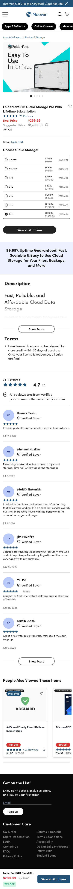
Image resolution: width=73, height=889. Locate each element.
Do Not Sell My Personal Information (52, 848)
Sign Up (13, 811)
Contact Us (10, 846)
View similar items (29, 230)
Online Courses (43, 26)
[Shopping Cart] (67, 14)
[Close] (66, 3)
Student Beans (46, 855)
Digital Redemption (16, 837)
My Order (9, 831)
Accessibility (44, 841)
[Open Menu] (6, 14)
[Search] (60, 14)
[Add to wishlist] (70, 106)
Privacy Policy (12, 856)
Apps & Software (15, 26)
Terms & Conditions (49, 837)
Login (6, 841)
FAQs (6, 851)
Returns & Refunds (48, 831)
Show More (36, 329)
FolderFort (17, 142)
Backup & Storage (35, 37)
